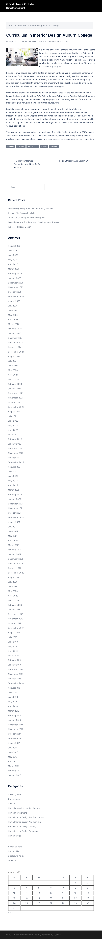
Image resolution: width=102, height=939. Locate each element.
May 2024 (13, 370)
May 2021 (12, 536)
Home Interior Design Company (23, 831)
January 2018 (14, 720)
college (20, 146)
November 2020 (16, 563)
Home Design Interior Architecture (24, 808)
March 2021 (13, 545)
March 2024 (14, 379)
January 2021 (14, 554)
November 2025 (16, 287)
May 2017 (12, 757)
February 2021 (15, 549)
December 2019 (15, 614)
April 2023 (13, 430)
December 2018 (15, 669)
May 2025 (13, 315)
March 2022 (14, 490)
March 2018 (13, 711)
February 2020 (15, 605)
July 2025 (13, 305)
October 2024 (14, 347)
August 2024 (14, 356)
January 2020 (14, 609)
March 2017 (13, 766)
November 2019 (15, 618)
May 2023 (13, 425)
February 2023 (15, 439)
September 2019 (16, 628)
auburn (10, 146)
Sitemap (12, 860)
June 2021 (13, 531)
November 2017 (15, 729)
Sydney (57, 934)
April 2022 (13, 485)
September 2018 (16, 683)
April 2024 (13, 375)
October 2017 (14, 734)
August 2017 (14, 743)
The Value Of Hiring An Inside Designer (26, 217)
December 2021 (15, 503)
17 (14, 898)
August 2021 (14, 522)
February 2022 (15, 494)
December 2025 (15, 283)
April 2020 (13, 595)
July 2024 (13, 361)
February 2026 (15, 273)
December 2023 (15, 393)
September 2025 (16, 296)
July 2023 (13, 416)
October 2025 (14, 292)
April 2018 (13, 706)
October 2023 (14, 402)
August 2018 (14, 688)
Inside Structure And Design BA (73, 161)
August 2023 (14, 411)
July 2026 (13, 250)
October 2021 (14, 513)
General (11, 803)
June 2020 (13, 586)
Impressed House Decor (19, 227)
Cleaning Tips (14, 794)
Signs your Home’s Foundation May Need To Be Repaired (27, 164)
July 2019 (12, 637)
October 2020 (14, 568)
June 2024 (13, 365)
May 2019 (12, 646)
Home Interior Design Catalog (53, 42)
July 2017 (12, 747)
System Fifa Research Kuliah (21, 213)
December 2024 (15, 338)
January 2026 (14, 278)
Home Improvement (17, 813)
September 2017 (16, 738)
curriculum (33, 146)
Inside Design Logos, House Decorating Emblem (30, 208)
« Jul (10, 912)
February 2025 (15, 328)
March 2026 (14, 269)
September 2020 (16, 572)
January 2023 (14, 444)
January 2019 (14, 664)
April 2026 (13, 264)
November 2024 (16, 342)
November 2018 (15, 674)
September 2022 (16, 462)
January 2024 (14, 388)
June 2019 (13, 642)
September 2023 (16, 407)
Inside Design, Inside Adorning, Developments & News (33, 222)
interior (54, 146)
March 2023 (14, 434)
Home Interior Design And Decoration (26, 817)
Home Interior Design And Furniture (24, 822)
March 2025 (14, 324)
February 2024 (15, 384)
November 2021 (15, 508)
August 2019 (14, 632)
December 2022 (15, 448)
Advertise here (15, 846)
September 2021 (16, 517)
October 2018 (14, 678)
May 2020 (13, 591)
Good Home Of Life (20, 4)
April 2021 (13, 540)
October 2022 (14, 457)
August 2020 (14, 577)
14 (63, 893)
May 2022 (13, 480)
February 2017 (14, 770)
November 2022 (16, 453)
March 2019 (13, 655)
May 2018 (12, 701)
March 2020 (14, 600)
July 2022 (13, 471)
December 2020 (15, 559)
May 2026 (13, 259)
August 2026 (14, 246)
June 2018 (13, 697)
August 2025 (14, 301)
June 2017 (13, 752)
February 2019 (15, 660)
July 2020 (13, 582)
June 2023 (13, 421)
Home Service (14, 836)
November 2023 (16, 397)
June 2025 (13, 310)
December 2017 (15, 724)
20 (51, 898)
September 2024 (16, 352)
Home (11, 25)
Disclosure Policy (16, 856)
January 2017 (14, 775)
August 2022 (14, 467)
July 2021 (12, 526)
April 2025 (13, 319)
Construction (14, 799)
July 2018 (12, 692)
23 (87, 898)
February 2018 (15, 715)
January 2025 (14, 333)
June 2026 (13, 255)
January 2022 (14, 499)
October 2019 (14, 623)
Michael (13, 42)
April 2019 (13, 651)
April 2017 (13, 761)
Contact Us (13, 851)
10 (14, 893)
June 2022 (13, 476)
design (44, 146)
